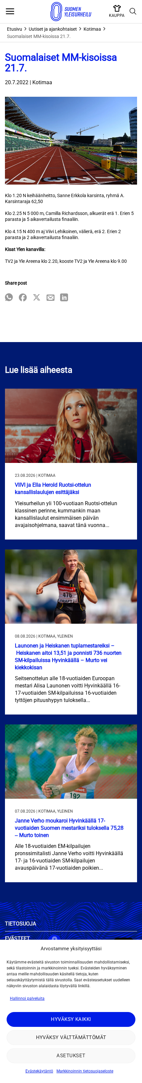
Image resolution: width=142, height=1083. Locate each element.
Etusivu (14, 29)
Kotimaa (92, 29)
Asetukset (70, 1056)
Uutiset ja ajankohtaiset (53, 29)
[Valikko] (10, 11)
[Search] (133, 11)
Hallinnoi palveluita (27, 998)
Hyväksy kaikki (71, 1019)
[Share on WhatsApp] (9, 298)
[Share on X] (37, 298)
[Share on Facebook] (23, 298)
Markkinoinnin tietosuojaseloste (84, 1071)
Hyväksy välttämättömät (71, 1037)
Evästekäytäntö (39, 1071)
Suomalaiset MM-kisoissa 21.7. (39, 36)
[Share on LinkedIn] (64, 298)
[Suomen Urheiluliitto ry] (71, 11)
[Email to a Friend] (50, 298)
